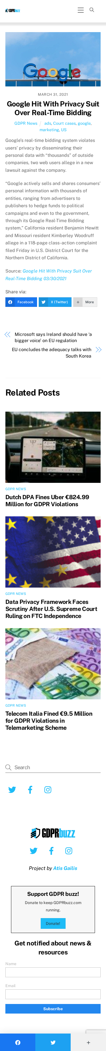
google (84, 123)
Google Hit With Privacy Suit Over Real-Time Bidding (53, 108)
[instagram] (70, 850)
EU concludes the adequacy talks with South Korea (51, 352)
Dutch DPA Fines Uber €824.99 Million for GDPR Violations (47, 501)
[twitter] (34, 850)
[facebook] (52, 850)
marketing (49, 129)
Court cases (64, 123)
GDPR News (25, 123)
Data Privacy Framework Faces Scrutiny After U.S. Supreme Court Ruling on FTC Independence (51, 608)
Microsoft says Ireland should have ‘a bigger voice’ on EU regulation (53, 337)
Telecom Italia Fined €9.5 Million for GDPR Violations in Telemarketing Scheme (48, 720)
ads (47, 123)
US (64, 129)
